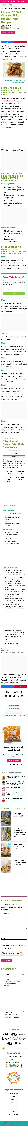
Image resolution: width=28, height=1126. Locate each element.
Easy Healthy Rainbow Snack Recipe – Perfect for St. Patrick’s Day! (19, 832)
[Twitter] (17, 764)
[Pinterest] (21, 764)
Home (2, 8)
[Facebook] (14, 764)
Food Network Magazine (12, 101)
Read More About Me (14, 760)
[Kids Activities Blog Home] (6, 4)
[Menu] (26, 4)
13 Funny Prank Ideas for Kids (14, 798)
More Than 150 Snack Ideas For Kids (19, 846)
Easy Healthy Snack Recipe (14, 8)
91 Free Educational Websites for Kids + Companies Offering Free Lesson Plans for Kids (15, 783)
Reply (23, 974)
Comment (5, 913)
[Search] (23, 4)
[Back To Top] (3, 1048)
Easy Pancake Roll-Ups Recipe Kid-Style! (19, 862)
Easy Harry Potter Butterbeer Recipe (14, 793)
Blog (6, 8)
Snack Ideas (22, 715)
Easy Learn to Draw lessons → (18, 1)
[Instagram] (6, 764)
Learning (14, 1102)
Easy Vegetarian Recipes (9, 715)
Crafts (14, 1099)
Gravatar (13, 945)
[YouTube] (10, 764)
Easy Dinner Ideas (14, 705)
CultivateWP (23, 1124)
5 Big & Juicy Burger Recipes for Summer (19, 815)
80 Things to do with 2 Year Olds (15, 787)
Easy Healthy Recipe (14, 708)
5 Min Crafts (14, 1115)
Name (3, 932)
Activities (14, 1093)
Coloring (14, 1096)
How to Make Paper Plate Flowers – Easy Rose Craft (15, 777)
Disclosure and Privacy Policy (8, 1124)
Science (14, 1106)
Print (14, 456)
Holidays (14, 1112)
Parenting (14, 1109)
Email (3, 938)
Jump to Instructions (8, 32)
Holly (9, 25)
